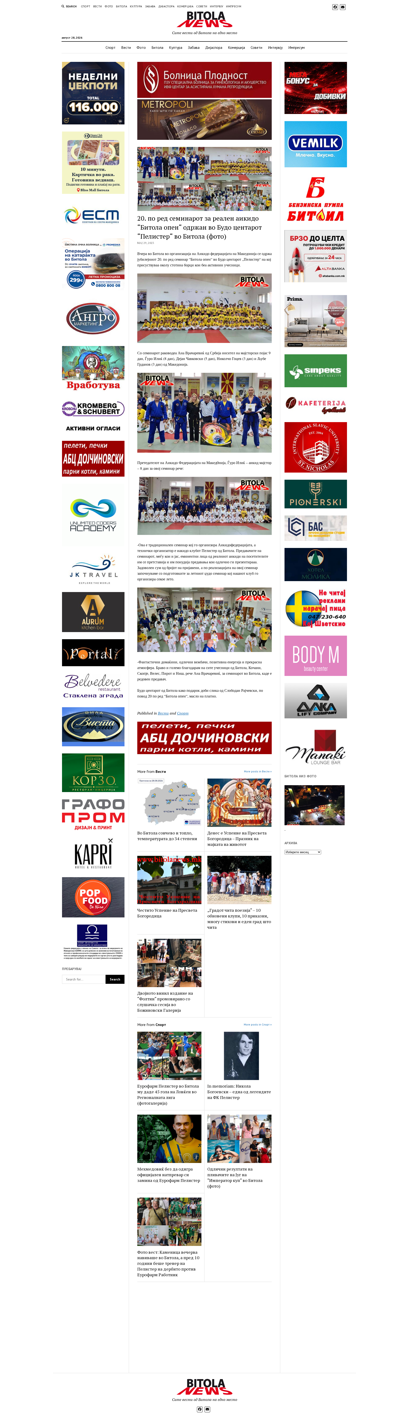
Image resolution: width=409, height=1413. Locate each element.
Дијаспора (166, 6)
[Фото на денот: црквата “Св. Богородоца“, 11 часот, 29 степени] (315, 805)
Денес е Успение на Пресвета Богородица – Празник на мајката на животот (237, 838)
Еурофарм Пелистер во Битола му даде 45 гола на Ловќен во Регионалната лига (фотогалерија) (168, 1094)
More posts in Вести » (258, 771)
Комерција (185, 6)
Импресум (233, 6)
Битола (121, 6)
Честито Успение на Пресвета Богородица (167, 913)
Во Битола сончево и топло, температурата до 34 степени (167, 835)
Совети (201, 6)
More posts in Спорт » (258, 1024)
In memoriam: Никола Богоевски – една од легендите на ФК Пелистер (239, 1091)
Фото (109, 6)
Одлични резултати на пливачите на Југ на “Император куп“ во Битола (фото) (234, 1177)
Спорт (85, 6)
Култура (136, 6)
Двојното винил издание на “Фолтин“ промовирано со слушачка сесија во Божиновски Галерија (165, 1001)
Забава (150, 6)
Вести (97, 6)
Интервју (216, 6)
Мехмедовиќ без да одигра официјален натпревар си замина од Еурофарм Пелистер (168, 1174)
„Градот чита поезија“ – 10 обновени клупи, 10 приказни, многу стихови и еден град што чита (239, 918)
